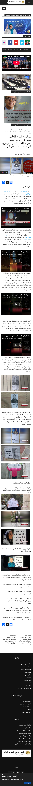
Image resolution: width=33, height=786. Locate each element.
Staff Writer (18, 154)
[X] (7, 182)
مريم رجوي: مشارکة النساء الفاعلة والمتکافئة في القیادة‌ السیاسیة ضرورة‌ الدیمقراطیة (25, 641)
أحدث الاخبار (28, 130)
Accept (27, 783)
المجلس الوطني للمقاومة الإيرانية (21, 92)
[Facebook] (11, 182)
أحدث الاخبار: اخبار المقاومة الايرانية (16, 130)
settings (4, 780)
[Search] (4, 8)
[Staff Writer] (24, 154)
